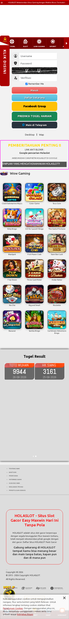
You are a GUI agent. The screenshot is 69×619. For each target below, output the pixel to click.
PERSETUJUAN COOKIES (17, 490)
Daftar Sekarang (34, 97)
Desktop (30, 134)
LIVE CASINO (39, 46)
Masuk (34, 90)
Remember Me (36, 84)
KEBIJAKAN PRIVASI (16, 487)
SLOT (25, 46)
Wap (41, 134)
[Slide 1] (33, 456)
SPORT (52, 46)
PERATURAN (13, 475)
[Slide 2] (35, 456)
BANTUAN (12, 472)
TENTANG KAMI (14, 468)
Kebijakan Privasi (25, 614)
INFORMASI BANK (15, 479)
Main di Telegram (36, 125)
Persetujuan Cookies (13, 608)
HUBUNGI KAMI (14, 483)
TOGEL (12, 46)
